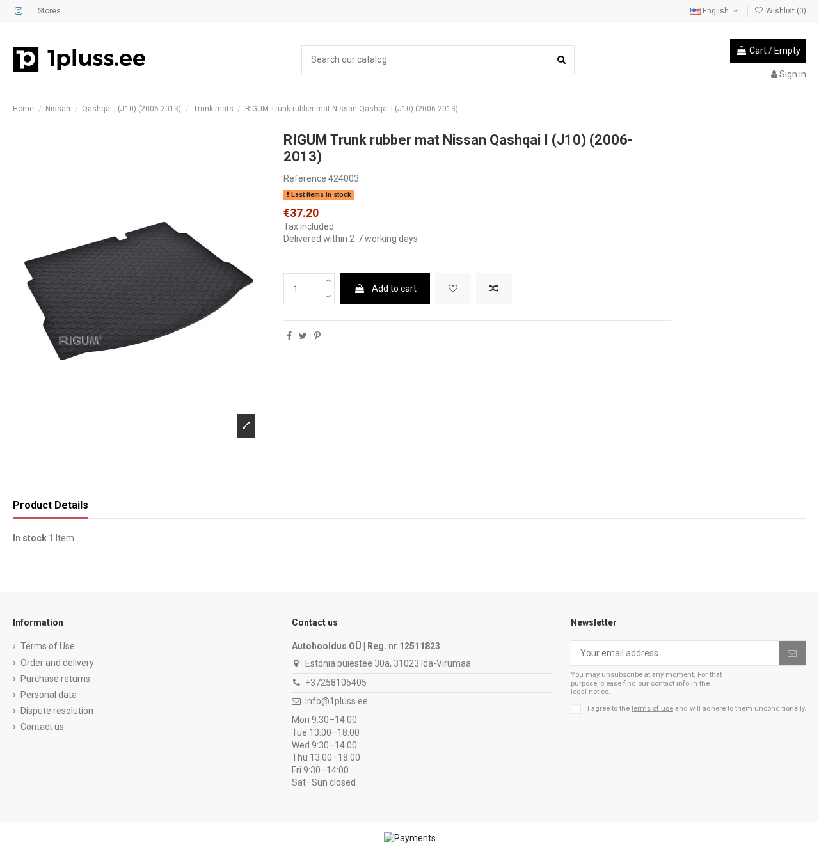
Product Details (50, 505)
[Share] (289, 336)
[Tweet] (303, 336)
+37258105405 (336, 682)
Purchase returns (55, 679)
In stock (30, 538)
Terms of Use (47, 646)
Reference (304, 178)
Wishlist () (785, 10)
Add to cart (394, 288)
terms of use (652, 708)
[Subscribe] (792, 653)
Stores (49, 10)
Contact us (42, 727)
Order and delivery (57, 663)
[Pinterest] (317, 336)
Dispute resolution (56, 711)
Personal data (48, 695)
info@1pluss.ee (336, 701)
